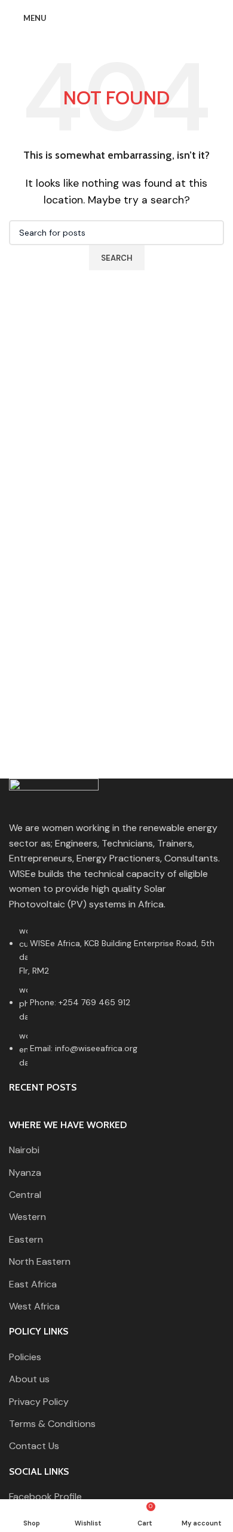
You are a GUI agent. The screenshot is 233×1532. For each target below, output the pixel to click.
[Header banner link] (116, 766)
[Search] (220, 18)
